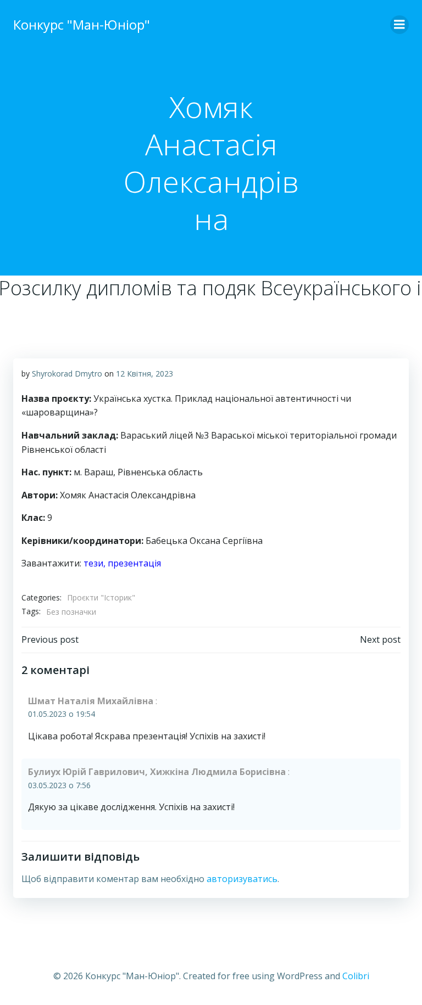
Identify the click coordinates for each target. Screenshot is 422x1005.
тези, (95, 563)
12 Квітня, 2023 (144, 373)
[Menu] (399, 24)
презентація (134, 563)
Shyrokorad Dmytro (67, 373)
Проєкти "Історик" (101, 597)
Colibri (355, 976)
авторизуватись (242, 879)
